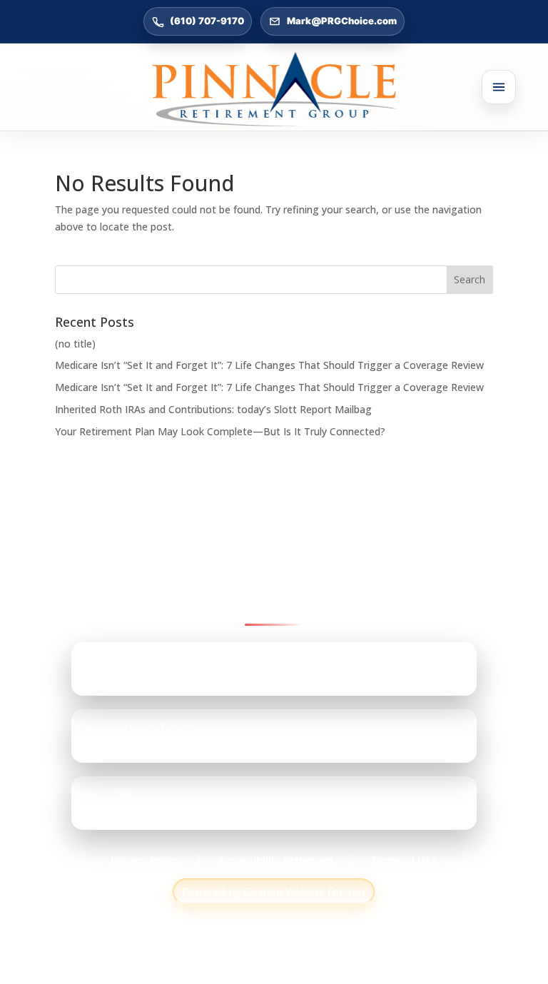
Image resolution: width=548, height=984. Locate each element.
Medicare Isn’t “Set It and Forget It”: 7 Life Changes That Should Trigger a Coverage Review (269, 365)
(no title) (75, 343)
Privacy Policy (145, 860)
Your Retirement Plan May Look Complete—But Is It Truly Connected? (220, 431)
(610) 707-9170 (207, 20)
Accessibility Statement (275, 860)
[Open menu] (499, 87)
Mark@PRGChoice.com (342, 20)
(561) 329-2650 (166, 808)
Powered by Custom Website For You (273, 892)
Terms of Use (404, 860)
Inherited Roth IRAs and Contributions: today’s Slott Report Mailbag (213, 409)
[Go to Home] (274, 89)
